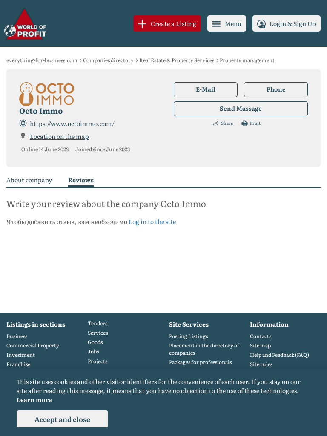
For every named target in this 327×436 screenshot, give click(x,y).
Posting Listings (188, 336)
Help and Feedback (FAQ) (279, 355)
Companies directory (108, 60)
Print (255, 123)
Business (16, 336)
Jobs (93, 351)
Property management (247, 60)
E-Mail (205, 89)
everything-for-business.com (41, 60)
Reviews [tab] (81, 180)
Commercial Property (32, 345)
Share (227, 123)
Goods (95, 342)
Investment (20, 355)
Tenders (97, 323)
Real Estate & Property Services (176, 60)
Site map (260, 345)
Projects (97, 361)
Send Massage (241, 108)
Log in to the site (152, 221)
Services (98, 332)
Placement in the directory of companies (204, 349)
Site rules (261, 364)
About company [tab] (29, 180)
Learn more (34, 399)
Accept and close (62, 419)
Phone (276, 89)
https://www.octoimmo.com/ (72, 123)
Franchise (18, 364)
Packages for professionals (200, 362)
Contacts (260, 336)
